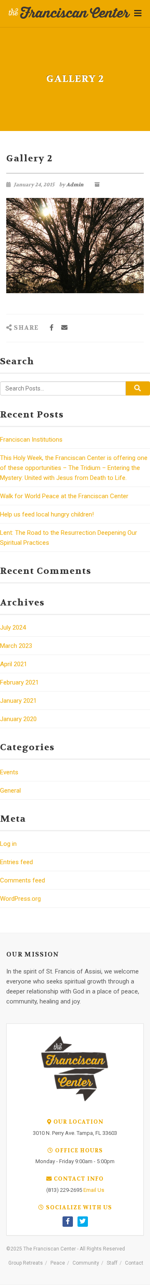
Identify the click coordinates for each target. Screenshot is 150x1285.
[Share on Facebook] (51, 328)
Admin (74, 184)
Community (85, 1263)
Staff (112, 1263)
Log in (8, 844)
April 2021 (13, 664)
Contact (134, 1263)
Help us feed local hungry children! (47, 514)
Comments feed (22, 880)
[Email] (64, 328)
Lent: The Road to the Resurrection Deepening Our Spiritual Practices (68, 537)
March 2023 (16, 646)
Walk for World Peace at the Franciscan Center (64, 496)
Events (9, 772)
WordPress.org (20, 898)
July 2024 (13, 627)
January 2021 (18, 700)
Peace (57, 1263)
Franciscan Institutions (31, 439)
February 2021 (19, 682)
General (10, 790)
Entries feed (16, 862)
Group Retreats (25, 1263)
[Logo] (69, 13)
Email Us (93, 1190)
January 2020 (18, 719)
